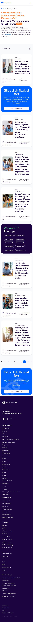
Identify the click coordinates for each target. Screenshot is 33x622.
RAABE (4, 528)
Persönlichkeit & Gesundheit (11, 578)
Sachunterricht (7, 481)
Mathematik (6, 464)
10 (18, 362)
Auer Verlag (6, 536)
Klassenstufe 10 (9, 250)
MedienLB (5, 534)
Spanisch (5, 484)
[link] (6, 3)
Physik (4, 472)
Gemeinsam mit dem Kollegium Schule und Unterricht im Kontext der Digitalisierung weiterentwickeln (22, 68)
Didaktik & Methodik (8, 442)
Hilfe (3, 564)
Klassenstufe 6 (20, 243)
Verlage (5, 522)
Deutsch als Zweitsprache (10, 439)
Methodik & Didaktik (8, 596)
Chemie (4, 434)
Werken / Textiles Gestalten (11, 492)
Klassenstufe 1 (8, 235)
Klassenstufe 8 (9, 246)
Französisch (6, 450)
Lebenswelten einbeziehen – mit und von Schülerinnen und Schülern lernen (22, 303)
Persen (4, 525)
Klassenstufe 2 (20, 235)
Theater (4, 489)
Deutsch (5, 436)
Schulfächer (6, 425)
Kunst (4, 459)
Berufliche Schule (7, 517)
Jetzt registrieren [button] (16, 108)
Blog (3, 562)
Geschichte (6, 453)
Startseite (4, 9)
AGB (3, 610)
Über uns (5, 556)
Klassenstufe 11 (20, 250)
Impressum (5, 605)
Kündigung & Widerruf (7, 612)
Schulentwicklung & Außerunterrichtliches (9, 584)
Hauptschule (6, 504)
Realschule (5, 506)
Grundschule (6, 501)
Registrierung (6, 567)
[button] (30, 3)
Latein (4, 461)
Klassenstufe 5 (9, 243)
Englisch (5, 445)
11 (24, 362)
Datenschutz (5, 607)
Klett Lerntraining (7, 545)
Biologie (4, 431)
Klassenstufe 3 (9, 239)
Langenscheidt (7, 547)
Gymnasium (6, 512)
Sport (4, 486)
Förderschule (6, 515)
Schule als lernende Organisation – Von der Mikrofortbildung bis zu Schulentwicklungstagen (22, 129)
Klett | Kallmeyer (7, 539)
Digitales (5, 591)
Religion (4, 478)
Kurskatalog (6, 575)
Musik (4, 467)
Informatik (5, 456)
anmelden (8, 34)
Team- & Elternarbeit (9, 594)
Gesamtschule (7, 509)
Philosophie (6, 470)
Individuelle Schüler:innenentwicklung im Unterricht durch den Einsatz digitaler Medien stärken (22, 270)
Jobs (4, 559)
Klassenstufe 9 (20, 246)
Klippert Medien (7, 542)
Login (4, 570)
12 (28, 362)
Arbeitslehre (6, 428)
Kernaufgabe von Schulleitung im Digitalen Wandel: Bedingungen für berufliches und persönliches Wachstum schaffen (22, 202)
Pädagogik (5, 588)
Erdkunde (5, 448)
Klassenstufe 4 (20, 239)
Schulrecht (5, 581)
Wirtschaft (5, 495)
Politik (4, 475)
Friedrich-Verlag (7, 531)
